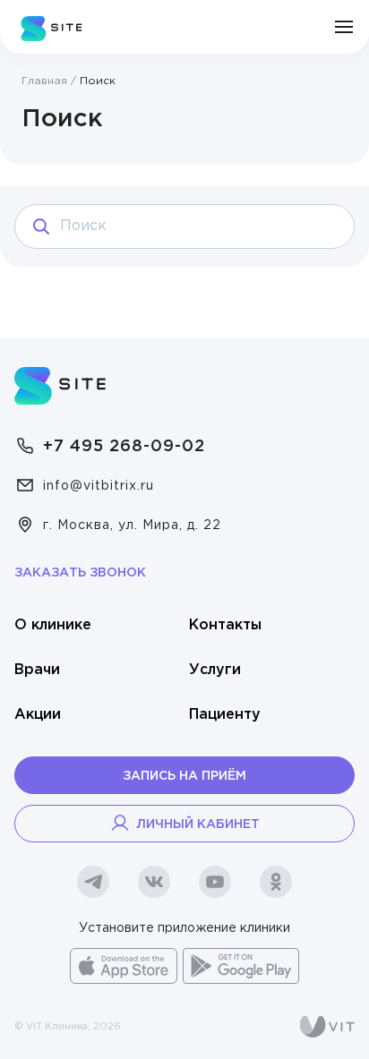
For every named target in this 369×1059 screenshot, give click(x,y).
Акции (37, 715)
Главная (44, 81)
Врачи (37, 670)
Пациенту (225, 715)
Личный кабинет (198, 824)
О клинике (52, 625)
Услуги (215, 670)
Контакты (225, 625)
